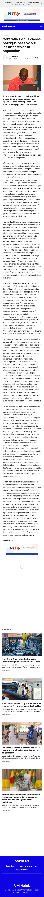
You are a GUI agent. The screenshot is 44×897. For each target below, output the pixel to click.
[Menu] (41, 26)
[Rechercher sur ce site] (37, 26)
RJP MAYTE (13, 57)
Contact (19, 866)
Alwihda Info (9, 26)
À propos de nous (31, 866)
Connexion (10, 866)
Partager (36, 58)
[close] (41, 3)
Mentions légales (22, 869)
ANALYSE (5, 35)
